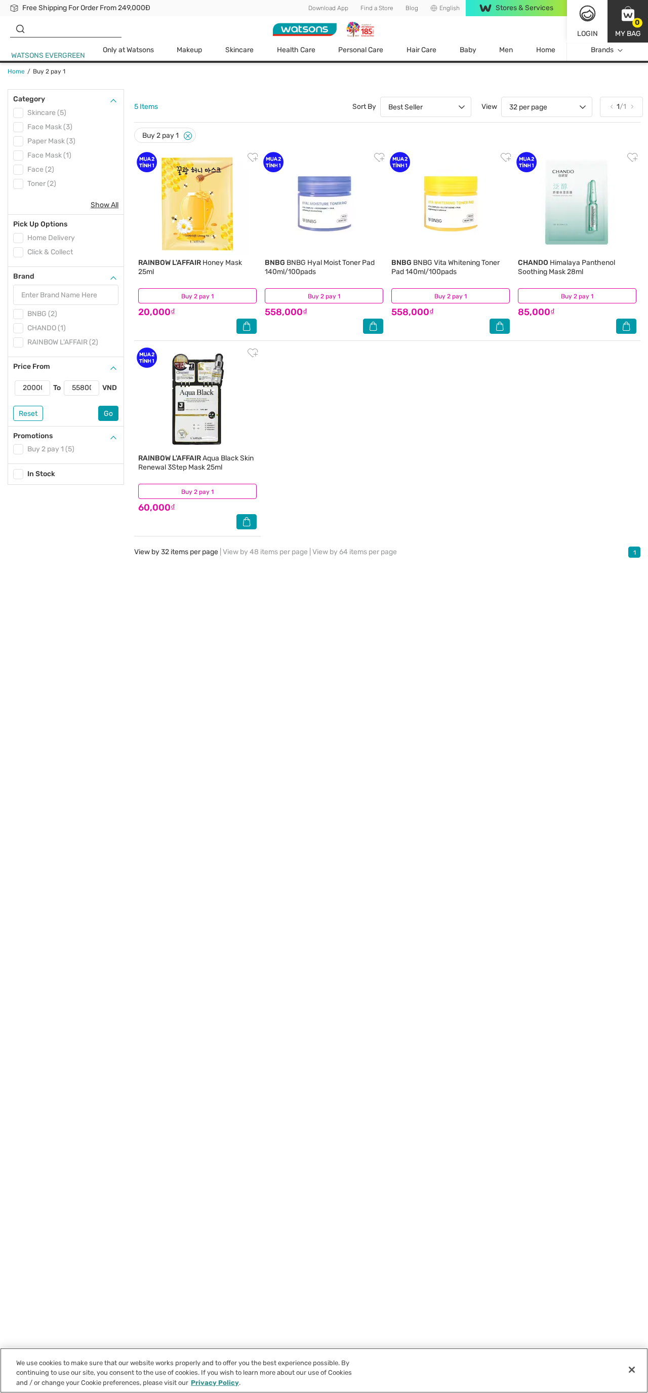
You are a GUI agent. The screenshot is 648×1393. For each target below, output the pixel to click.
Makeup (189, 50)
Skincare (239, 50)
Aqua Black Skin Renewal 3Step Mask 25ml (196, 463)
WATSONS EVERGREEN (48, 55)
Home (545, 50)
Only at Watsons (128, 50)
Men (506, 50)
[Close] (188, 136)
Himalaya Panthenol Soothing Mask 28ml (566, 267)
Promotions (33, 436)
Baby (468, 50)
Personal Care (360, 50)
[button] (628, 21)
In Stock (41, 474)
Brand (23, 276)
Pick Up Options (40, 224)
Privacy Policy (215, 1382)
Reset (28, 413)
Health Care (296, 50)
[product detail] (197, 204)
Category (29, 99)
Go (108, 413)
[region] (324, 1370)
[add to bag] (246, 326)
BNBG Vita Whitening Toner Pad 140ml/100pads (445, 267)
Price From (31, 366)
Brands (602, 50)
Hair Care (421, 50)
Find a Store (376, 8)
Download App (328, 8)
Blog (412, 8)
